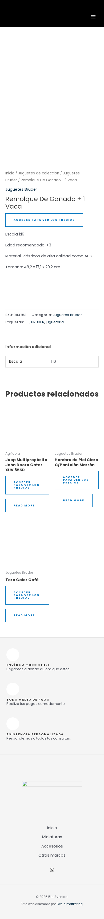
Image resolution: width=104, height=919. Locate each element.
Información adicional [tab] (28, 346)
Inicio (9, 173)
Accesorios (52, 846)
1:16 (27, 322)
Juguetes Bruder (21, 189)
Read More (24, 506)
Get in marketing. (70, 904)
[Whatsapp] (52, 870)
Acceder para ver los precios (44, 220)
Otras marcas (52, 855)
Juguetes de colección (38, 173)
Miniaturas (52, 837)
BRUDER (37, 322)
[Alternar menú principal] (93, 16)
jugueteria (55, 322)
